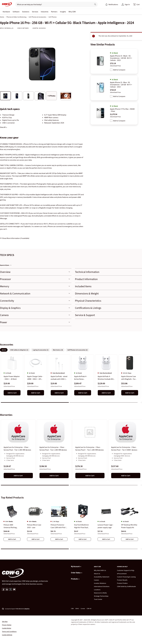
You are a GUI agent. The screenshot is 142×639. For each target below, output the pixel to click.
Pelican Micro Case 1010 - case (34, 526)
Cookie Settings (7, 635)
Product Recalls (122, 580)
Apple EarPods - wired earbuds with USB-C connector (59, 377)
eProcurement (122, 574)
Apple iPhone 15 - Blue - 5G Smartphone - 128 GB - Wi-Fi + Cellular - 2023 (121, 84)
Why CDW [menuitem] (72, 12)
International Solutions (101, 586)
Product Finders (122, 583)
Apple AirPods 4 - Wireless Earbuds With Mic (106, 377)
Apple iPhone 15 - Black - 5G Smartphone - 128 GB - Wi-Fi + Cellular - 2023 (121, 58)
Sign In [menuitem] (127, 4)
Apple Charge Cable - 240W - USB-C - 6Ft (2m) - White (35, 377)
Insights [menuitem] (63, 12)
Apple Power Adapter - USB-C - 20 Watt (12, 377)
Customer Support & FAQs (125, 570)
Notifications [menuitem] (113, 4)
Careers (96, 580)
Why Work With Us (100, 570)
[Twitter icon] (10, 589)
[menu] (111, 4)
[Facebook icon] (3, 589)
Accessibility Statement (101, 577)
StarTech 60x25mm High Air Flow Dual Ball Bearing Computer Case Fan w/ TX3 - (82, 526)
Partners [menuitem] (54, 12)
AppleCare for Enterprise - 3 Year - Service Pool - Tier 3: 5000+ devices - (124, 448)
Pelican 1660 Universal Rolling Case (10, 526)
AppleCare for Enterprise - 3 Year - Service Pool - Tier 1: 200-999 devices (53, 448)
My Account (75, 566)
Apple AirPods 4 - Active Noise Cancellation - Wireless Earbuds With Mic (82, 377)
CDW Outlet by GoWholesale (126, 586)
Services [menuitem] (35, 12)
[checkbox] (111, 70)
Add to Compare (119, 70)
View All (3, 127)
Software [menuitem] (16, 12)
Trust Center (98, 599)
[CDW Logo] (6, 4)
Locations (97, 590)
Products (74, 579)
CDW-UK (89, 608)
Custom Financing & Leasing (126, 577)
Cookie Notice (6, 628)
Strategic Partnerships (101, 596)
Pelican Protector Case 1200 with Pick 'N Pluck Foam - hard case (59, 526)
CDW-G (77, 608)
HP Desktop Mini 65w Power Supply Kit (129, 526)
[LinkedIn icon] (7, 589)
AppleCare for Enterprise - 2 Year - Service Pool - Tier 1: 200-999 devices (17, 448)
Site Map (5, 622)
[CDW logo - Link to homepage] (6, 4)
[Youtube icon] (14, 589)
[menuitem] (106, 4)
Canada (83, 608)
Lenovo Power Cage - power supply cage (105, 526)
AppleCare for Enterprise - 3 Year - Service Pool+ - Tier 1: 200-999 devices (89, 448)
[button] (136, 4)
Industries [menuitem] (44, 12)
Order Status (76, 572)
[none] (6, 11)
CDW (72, 608)
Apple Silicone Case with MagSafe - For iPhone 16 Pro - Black (129, 377)
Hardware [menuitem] (6, 12)
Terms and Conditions (9, 631)
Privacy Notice (6, 625)
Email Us (27, 609)
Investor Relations (100, 583)
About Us (97, 574)
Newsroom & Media (100, 593)
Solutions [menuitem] (25, 12)
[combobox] (53, 4)
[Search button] (95, 4)
